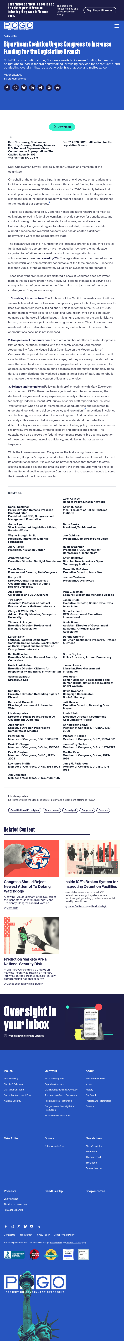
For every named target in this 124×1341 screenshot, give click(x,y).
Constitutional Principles (24, 810)
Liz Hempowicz (18, 796)
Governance (52, 810)
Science (103, 810)
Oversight (70, 810)
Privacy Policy (56, 1242)
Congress (87, 810)
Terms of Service (73, 1242)
